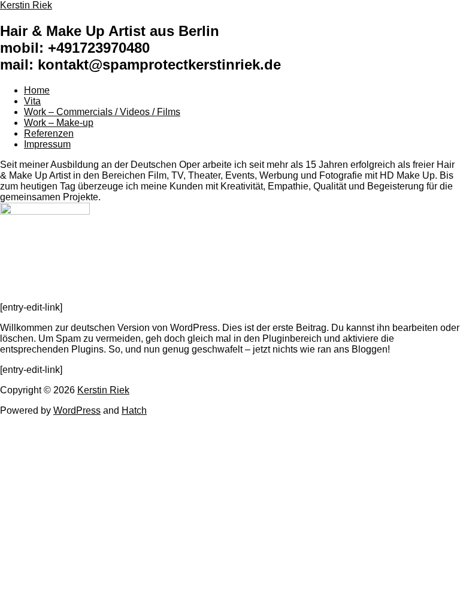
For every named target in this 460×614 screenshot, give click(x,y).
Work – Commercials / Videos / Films (102, 112)
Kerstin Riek (103, 390)
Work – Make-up (58, 123)
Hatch (134, 410)
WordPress (77, 410)
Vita (32, 101)
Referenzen (49, 133)
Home (37, 90)
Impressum (47, 144)
